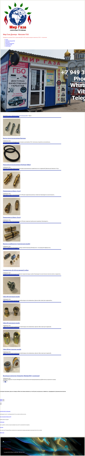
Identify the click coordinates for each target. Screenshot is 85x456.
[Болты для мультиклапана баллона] (11, 135)
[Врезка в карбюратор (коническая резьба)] (11, 241)
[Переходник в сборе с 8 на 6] (11, 214)
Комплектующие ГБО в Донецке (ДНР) (11, 116)
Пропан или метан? (9, 43)
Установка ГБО (8, 44)
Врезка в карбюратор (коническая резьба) (16, 244)
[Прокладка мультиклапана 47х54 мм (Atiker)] (11, 162)
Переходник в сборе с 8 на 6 (12, 217)
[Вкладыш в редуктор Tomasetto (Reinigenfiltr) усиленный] (11, 373)
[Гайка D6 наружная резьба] (11, 320)
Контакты (7, 42)
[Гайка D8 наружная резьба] (11, 294)
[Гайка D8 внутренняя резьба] (11, 346)
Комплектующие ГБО (10, 40)
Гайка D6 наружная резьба (11, 323)
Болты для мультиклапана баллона (14, 138)
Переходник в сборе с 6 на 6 (12, 191)
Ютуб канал (8, 46)
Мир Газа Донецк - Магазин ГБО (16, 34)
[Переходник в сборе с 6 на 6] (11, 188)
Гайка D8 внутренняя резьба (12, 349)
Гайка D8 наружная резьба (11, 296)
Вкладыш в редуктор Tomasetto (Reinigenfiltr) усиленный (21, 376)
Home (6, 39)
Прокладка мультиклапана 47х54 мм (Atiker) (17, 165)
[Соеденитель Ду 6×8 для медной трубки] (11, 267)
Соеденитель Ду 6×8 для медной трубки (16, 270)
